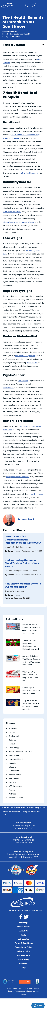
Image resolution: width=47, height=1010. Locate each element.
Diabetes (12, 740)
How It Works (23, 927)
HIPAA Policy (23, 959)
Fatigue (12, 744)
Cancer (12, 732)
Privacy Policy (23, 951)
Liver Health (14, 771)
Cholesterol (14, 736)
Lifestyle (12, 767)
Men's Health (14, 778)
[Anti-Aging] (6, 728)
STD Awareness (15, 786)
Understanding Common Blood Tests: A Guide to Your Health (22, 563)
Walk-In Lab (7, 807)
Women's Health (16, 798)
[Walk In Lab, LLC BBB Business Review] (37, 981)
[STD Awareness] (6, 786)
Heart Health (14, 755)
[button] (43, 45)
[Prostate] (6, 782)
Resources (23, 963)
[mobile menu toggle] (41, 5)
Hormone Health (16, 759)
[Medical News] (6, 774)
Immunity (13, 763)
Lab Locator (23, 939)
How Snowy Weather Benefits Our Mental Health (23, 585)
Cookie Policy (23, 955)
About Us (23, 931)
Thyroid (12, 790)
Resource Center (24, 807)
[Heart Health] (6, 755)
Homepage (23, 922)
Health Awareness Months (20, 751)
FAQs (23, 935)
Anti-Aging (13, 728)
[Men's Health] (6, 778)
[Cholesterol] (6, 736)
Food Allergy (14, 747)
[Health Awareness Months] (6, 751)
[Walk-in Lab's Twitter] (26, 917)
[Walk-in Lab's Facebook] (20, 917)
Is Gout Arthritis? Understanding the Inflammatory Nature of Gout (23, 539)
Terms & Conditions (23, 943)
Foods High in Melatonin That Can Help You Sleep (31, 690)
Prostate (12, 782)
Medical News (15, 774)
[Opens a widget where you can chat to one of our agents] (38, 1006)
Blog (23, 967)
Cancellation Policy (23, 947)
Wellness (15, 36)
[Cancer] (6, 732)
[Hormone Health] (6, 759)
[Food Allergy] (6, 747)
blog (37, 807)
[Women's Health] (6, 797)
